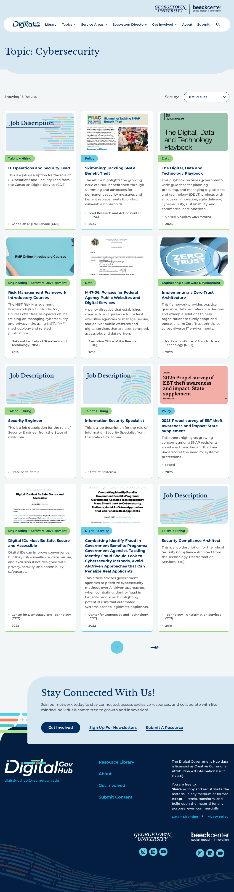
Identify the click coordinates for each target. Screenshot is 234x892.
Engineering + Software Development (37, 283)
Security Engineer (25, 420)
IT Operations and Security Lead (39, 168)
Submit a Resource (164, 727)
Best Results (197, 97)
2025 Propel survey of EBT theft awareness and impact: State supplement (192, 425)
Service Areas (92, 24)
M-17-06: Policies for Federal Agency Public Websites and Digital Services (112, 297)
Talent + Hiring (19, 158)
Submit (203, 24)
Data (165, 158)
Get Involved (162, 24)
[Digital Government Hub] (26, 24)
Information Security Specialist (114, 420)
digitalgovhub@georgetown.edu (32, 780)
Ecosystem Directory (129, 24)
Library (50, 24)
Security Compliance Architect (191, 540)
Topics (67, 24)
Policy (89, 158)
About (187, 24)
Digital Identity (97, 531)
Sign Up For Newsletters (113, 727)
